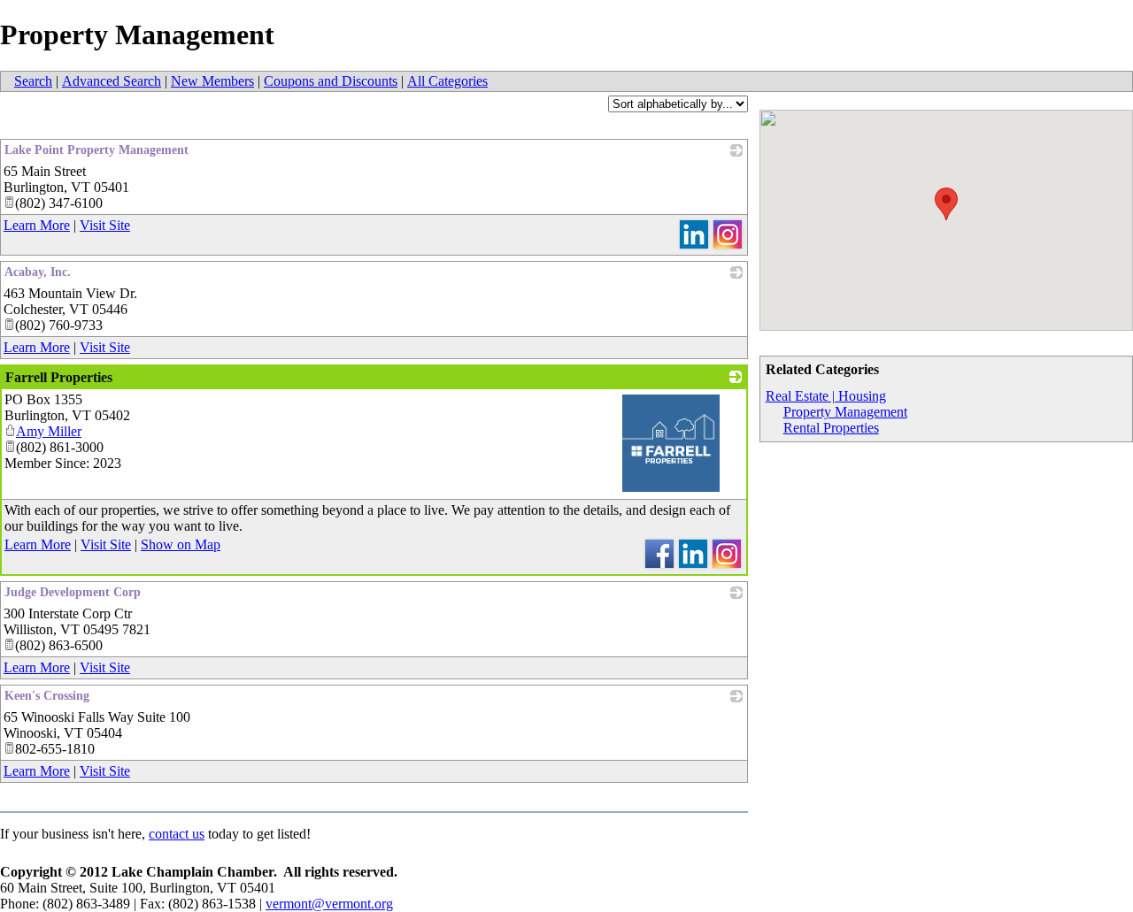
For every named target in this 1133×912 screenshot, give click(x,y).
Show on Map (180, 544)
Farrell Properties (58, 377)
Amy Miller (48, 431)
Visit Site (105, 225)
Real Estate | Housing (826, 395)
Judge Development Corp (72, 592)
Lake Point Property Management (96, 150)
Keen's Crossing (46, 695)
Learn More (37, 225)
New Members (212, 80)
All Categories (447, 80)
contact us (176, 833)
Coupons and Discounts (330, 80)
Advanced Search (111, 80)
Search (33, 80)
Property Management (845, 411)
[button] (946, 204)
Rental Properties (831, 427)
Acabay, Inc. (37, 272)
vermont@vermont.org (329, 903)
